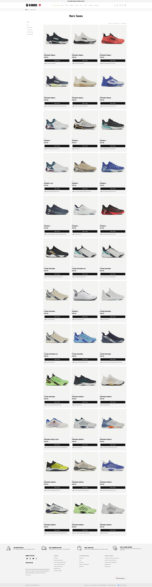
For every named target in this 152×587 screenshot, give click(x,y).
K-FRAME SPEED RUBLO (49, 268)
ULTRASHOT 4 (47, 140)
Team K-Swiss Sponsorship (59, 564)
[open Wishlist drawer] (122, 5)
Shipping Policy (108, 564)
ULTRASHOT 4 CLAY (48, 183)
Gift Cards (81, 562)
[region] (76, 1)
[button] (120, 5)
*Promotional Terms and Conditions (112, 558)
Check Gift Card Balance (84, 564)
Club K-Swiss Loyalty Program (60, 562)
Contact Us (81, 558)
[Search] (115, 5)
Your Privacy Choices (122, 585)
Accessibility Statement (102, 585)
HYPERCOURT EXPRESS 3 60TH (51, 439)
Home (28, 9)
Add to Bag (57, 60)
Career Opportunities (58, 566)
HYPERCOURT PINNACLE (49, 55)
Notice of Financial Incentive (110, 560)
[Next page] (93, 540)
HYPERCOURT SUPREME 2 (78, 396)
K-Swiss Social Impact (58, 560)
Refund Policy (107, 566)
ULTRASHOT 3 (75, 311)
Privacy (42, 572)
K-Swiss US (30, 585)
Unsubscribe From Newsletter (110, 562)
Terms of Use (28, 574)
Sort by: (110, 23)
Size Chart (81, 566)
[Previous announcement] (26, 1)
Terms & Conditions (93, 585)
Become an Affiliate (58, 570)
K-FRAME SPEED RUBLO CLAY (79, 268)
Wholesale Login (57, 568)
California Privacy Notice (112, 585)
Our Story (56, 558)
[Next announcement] (126, 1)
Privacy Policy (86, 585)
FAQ (80, 560)
